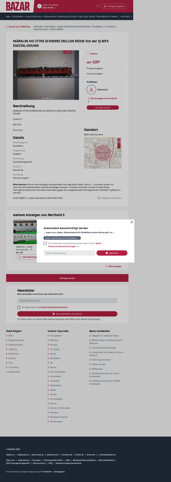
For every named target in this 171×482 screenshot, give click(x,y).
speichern (113, 253)
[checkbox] (85, 245)
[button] (132, 222)
